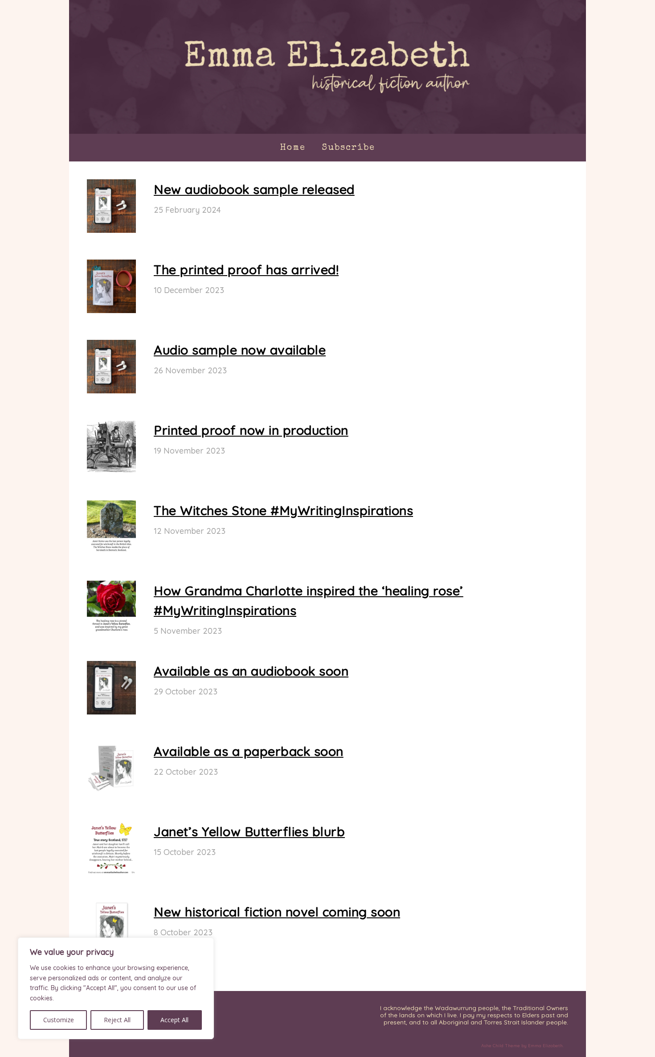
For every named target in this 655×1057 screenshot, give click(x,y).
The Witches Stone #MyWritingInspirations (283, 510)
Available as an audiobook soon (251, 671)
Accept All (174, 1020)
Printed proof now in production (251, 430)
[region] (116, 988)
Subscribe (348, 148)
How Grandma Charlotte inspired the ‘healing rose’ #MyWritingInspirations (308, 600)
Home (293, 148)
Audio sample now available (240, 350)
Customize (58, 1020)
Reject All (117, 1020)
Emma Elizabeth (545, 1046)
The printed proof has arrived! (246, 269)
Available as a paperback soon (249, 751)
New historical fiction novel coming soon (277, 912)
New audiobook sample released (254, 189)
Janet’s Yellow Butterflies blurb (249, 831)
